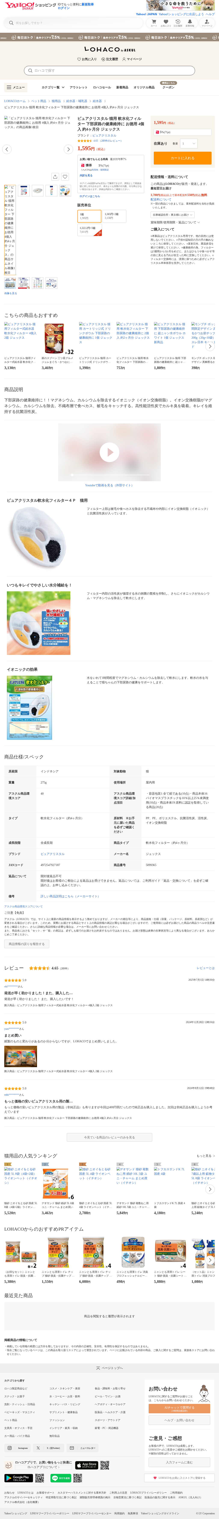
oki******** (11, 986)
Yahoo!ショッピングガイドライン (160, 1513)
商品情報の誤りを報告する (27, 944)
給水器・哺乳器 (76, 101)
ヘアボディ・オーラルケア (110, 1404)
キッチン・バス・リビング (64, 1404)
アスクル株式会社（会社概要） (22, 1502)
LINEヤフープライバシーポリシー (49, 1513)
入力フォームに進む (179, 1462)
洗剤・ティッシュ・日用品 (19, 1404)
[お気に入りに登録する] (65, 177)
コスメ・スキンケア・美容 (64, 1388)
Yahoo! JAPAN (146, 14)
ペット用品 (38, 101)
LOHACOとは (26, 1492)
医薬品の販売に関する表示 (160, 1497)
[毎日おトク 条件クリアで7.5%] (109, 37)
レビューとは (206, 968)
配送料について (161, 199)
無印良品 (54, 1436)
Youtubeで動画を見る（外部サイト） (109, 485)
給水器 (97, 101)
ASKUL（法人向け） (190, 1497)
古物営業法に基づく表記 (127, 1497)
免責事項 (133, 1513)
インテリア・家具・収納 (63, 1428)
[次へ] (68, 149)
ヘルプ (210, 14)
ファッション (57, 1420)
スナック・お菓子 (14, 1396)
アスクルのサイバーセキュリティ (23, 1497)
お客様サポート (46, 1492)
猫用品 (56, 101)
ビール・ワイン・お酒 (107, 1396)
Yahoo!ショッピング (15, 1513)
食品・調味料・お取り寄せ (110, 1388)
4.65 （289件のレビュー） (108, 140)
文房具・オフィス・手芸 (18, 1428)
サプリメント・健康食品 (63, 1412)
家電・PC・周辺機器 (106, 1428)
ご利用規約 (176, 1492)
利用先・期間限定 (100, 170)
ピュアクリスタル (104, 135)
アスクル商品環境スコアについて (23, 906)
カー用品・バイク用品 (17, 1436)
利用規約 (119, 1513)
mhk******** (11, 1094)
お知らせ (9, 1492)
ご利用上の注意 (118, 1492)
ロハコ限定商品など (15, 1388)
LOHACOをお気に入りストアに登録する (182, 1477)
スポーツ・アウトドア (107, 1420)
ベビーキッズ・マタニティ (19, 1412)
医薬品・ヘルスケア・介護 (110, 1412)
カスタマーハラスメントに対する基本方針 (82, 1492)
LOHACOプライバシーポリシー (148, 1492)
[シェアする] (55, 177)
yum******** (11, 1028)
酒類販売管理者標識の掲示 (95, 1497)
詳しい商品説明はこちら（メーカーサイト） (71, 896)
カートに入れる (183, 158)
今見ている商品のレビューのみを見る (109, 1137)
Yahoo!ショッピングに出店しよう (181, 14)
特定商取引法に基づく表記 (61, 1497)
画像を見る (10, 293)
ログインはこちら (90, 196)
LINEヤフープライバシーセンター (91, 1513)
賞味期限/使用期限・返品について (173, 222)
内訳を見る (86, 175)
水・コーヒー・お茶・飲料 (64, 1396)
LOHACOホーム (15, 101)
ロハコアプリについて (42, 1467)
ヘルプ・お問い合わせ (179, 1420)
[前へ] (7, 149)
